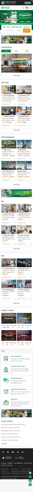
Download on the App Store (9, 457)
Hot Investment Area (26, 469)
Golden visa (4, 471)
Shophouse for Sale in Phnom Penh (10, 430)
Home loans (14, 469)
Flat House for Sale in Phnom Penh (10, 427)
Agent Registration (15, 473)
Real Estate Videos (5, 473)
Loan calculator (5, 469)
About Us (3, 463)
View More (16, 75)
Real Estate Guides (16, 471)
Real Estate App (25, 473)
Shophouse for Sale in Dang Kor (9, 440)
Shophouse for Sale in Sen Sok (9, 434)
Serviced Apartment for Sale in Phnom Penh (13, 424)
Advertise (9, 465)
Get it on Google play (21, 457)
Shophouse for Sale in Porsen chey (10, 437)
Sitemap (3, 465)
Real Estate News (26, 471)
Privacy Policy (28, 463)
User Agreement (18, 463)
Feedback (10, 463)
